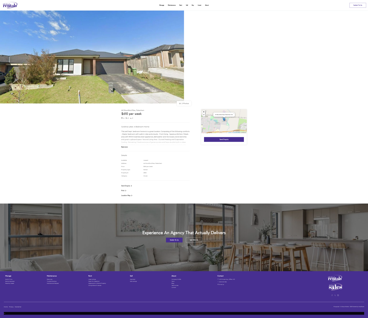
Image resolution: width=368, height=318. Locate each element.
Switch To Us (357, 5)
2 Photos (185, 103)
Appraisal (132, 279)
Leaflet (229, 132)
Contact (174, 287)
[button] (123, 190)
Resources (49, 279)
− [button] (203, 115)
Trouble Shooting (51, 281)
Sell (187, 5)
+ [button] (203, 112)
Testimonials (175, 285)
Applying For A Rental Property (97, 283)
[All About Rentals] (10, 5)
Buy (193, 5)
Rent (180, 5)
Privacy (11, 307)
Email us (221, 284)
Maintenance (172, 5)
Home (6, 307)
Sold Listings (133, 281)
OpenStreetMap (236, 132)
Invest (199, 5)
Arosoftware (361, 306)
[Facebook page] (332, 295)
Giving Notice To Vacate (94, 285)
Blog (173, 283)
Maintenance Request (53, 283)
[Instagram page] (338, 295)
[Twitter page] (335, 295)
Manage (161, 5)
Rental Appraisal (9, 281)
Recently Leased (9, 283)
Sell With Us (194, 240)
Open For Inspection (94, 281)
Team (173, 281)
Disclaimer (18, 307)
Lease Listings (92, 279)
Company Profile (176, 279)
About (207, 5)
